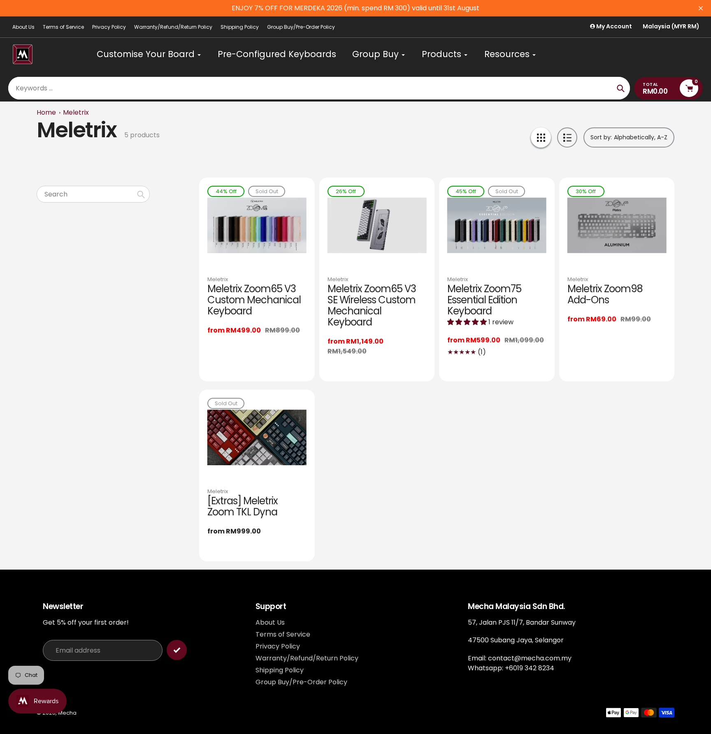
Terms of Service (63, 26)
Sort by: (601, 137)
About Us (23, 26)
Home (46, 112)
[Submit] (177, 650)
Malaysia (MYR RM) (671, 26)
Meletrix (76, 112)
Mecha (67, 713)
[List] (567, 137)
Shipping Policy (240, 26)
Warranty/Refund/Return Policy (173, 26)
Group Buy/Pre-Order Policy (301, 26)
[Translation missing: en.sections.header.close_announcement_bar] (701, 8)
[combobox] (93, 194)
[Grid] (541, 137)
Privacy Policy (109, 26)
